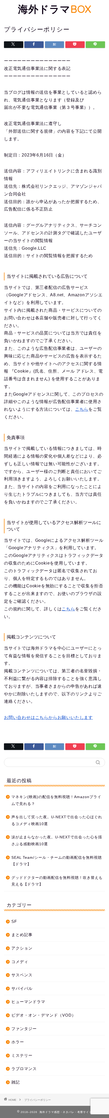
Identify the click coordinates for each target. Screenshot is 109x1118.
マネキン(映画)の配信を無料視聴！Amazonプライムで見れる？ (56, 800)
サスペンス (22, 975)
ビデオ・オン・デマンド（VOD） (43, 1015)
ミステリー (22, 1055)
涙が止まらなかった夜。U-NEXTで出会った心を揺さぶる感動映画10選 (56, 840)
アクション (22, 948)
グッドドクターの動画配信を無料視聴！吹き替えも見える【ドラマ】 (57, 881)
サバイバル (22, 988)
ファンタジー (24, 1028)
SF (14, 921)
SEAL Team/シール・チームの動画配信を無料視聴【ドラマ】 (56, 861)
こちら (81, 409)
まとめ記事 (22, 934)
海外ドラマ (54, 9)
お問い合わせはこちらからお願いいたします (48, 717)
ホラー (17, 1042)
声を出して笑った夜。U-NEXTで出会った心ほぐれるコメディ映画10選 (56, 820)
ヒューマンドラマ (28, 1001)
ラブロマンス (24, 1068)
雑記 (15, 1082)
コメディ (19, 961)
